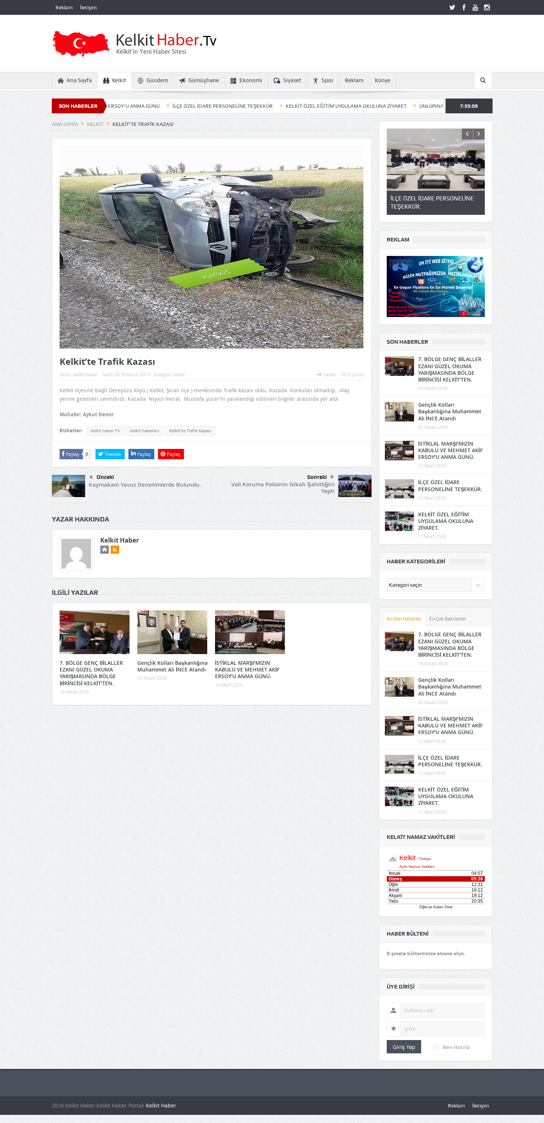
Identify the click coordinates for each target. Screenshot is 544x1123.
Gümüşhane (203, 80)
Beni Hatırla (456, 1047)
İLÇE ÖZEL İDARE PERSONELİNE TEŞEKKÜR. (171, 106)
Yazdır (329, 374)
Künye (382, 80)
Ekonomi (250, 80)
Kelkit (119, 80)
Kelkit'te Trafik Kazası (190, 430)
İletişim (88, 7)
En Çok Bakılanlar (447, 619)
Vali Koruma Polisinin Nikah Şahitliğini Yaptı (283, 487)
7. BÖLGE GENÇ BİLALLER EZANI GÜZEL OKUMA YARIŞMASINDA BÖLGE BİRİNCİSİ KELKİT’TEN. (91, 673)
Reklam (64, 7)
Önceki (105, 477)
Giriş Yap (404, 1046)
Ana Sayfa (79, 80)
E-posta (356, 374)
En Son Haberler (404, 619)
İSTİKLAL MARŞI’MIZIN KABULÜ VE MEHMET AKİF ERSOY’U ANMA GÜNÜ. (247, 669)
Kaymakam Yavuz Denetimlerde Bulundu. (145, 485)
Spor (327, 80)
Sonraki (317, 477)
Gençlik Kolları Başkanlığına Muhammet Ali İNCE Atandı (172, 666)
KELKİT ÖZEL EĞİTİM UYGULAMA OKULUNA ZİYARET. (295, 106)
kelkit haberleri (144, 430)
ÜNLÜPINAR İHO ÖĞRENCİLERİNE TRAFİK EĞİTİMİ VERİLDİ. (436, 106)
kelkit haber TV (105, 430)
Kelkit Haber (85, 374)
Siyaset (292, 80)
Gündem (157, 80)
